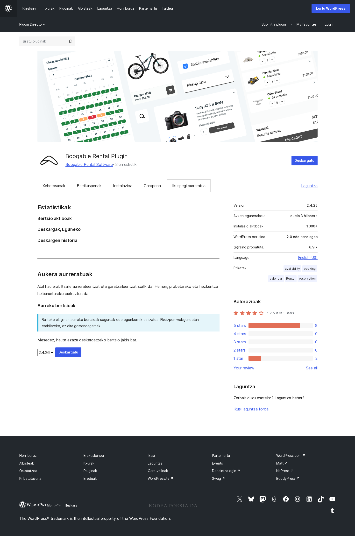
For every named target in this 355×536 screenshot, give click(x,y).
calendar (276, 278)
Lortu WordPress (331, 8)
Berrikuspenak (89, 185)
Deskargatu (304, 160)
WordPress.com (290, 455)
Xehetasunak (54, 185)
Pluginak (90, 471)
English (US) (308, 257)
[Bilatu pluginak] (70, 41)
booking (310, 268)
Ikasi (151, 455)
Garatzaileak (158, 471)
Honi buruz (28, 455)
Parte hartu (221, 455)
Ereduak (90, 478)
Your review (244, 368)
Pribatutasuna (30, 478)
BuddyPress (288, 478)
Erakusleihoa (94, 455)
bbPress (285, 471)
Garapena (152, 185)
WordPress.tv (160, 478)
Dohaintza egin (226, 471)
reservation (307, 278)
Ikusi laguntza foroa (251, 409)
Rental (290, 278)
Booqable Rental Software (89, 164)
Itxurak (89, 463)
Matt (282, 463)
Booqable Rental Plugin (96, 156)
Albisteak (26, 463)
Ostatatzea (28, 471)
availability (292, 268)
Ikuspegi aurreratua (189, 185)
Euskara (71, 505)
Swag (218, 478)
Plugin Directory (32, 24)
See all (312, 368)
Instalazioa (122, 185)
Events (217, 463)
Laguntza (309, 185)
